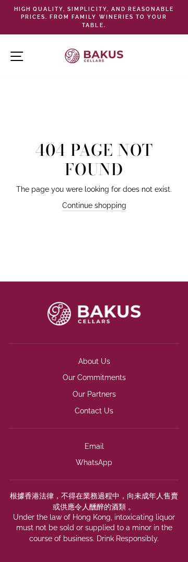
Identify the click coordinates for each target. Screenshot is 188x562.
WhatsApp (94, 462)
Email (94, 446)
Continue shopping (94, 205)
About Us (94, 361)
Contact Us (94, 411)
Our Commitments (94, 377)
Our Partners (94, 394)
